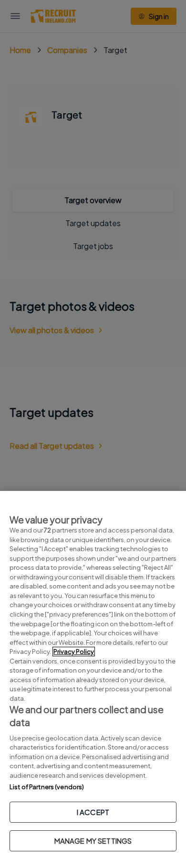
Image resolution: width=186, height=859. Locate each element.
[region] (93, 675)
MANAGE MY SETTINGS (93, 840)
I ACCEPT (93, 811)
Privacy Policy (73, 651)
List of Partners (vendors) (47, 787)
